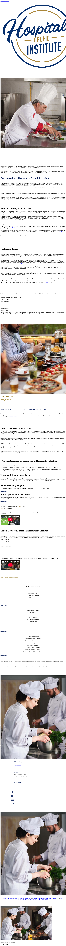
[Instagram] (12, 797)
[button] (4, 491)
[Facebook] (12, 793)
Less (1, 286)
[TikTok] (12, 805)
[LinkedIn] (12, 801)
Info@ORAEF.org (47, 282)
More (22, 263)
